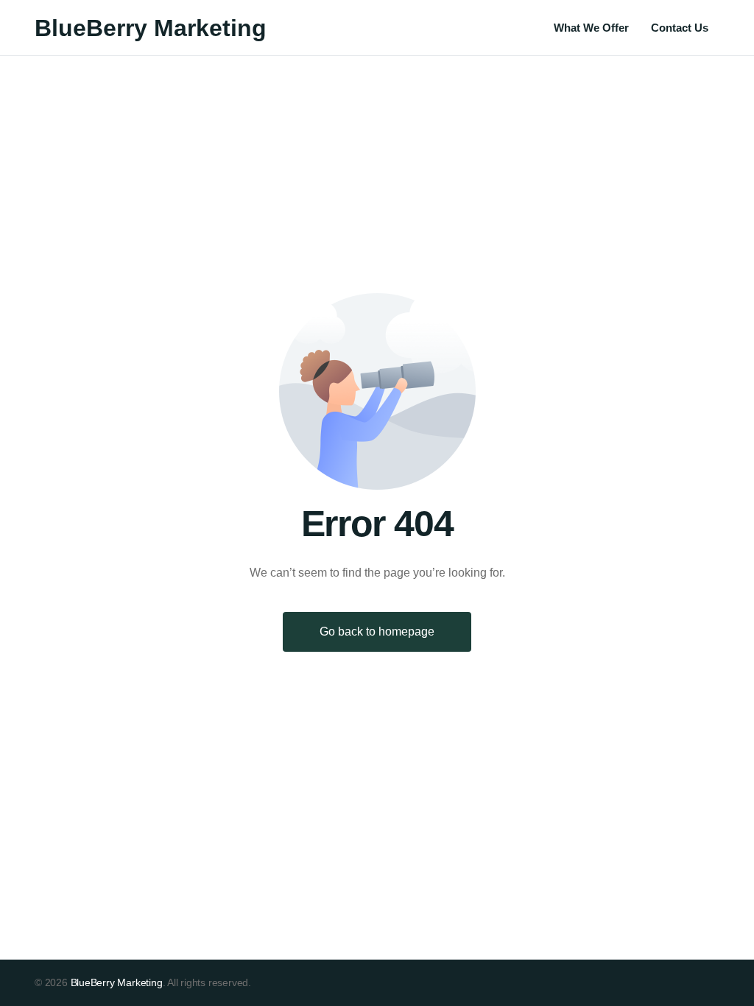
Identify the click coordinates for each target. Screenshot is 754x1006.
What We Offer (591, 27)
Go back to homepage (377, 631)
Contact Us (679, 27)
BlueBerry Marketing (151, 28)
